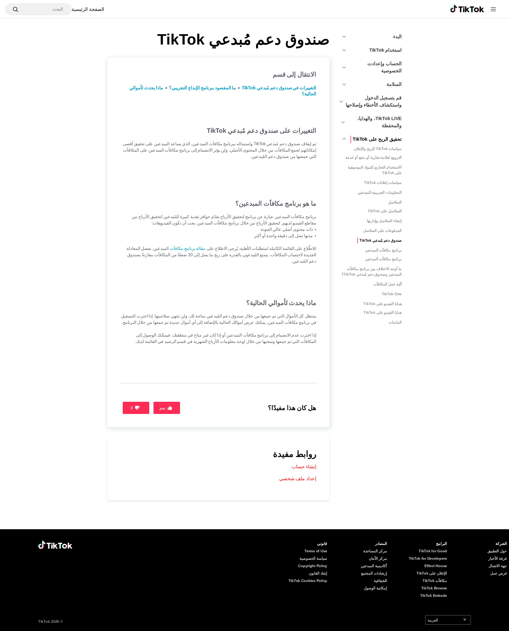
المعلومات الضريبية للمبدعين (380, 192)
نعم (162, 408)
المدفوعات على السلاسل (382, 230)
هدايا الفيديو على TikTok (382, 304)
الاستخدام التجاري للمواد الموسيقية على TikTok (375, 170)
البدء (397, 36)
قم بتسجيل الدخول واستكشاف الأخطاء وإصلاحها (374, 101)
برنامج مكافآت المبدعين (383, 250)
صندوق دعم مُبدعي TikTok (380, 240)
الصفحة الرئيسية (88, 9)
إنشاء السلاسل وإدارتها (384, 221)
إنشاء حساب (304, 466)
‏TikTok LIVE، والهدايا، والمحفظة (379, 122)
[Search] (13, 9)
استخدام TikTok (385, 50)
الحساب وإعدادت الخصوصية (384, 67)
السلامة (394, 84)
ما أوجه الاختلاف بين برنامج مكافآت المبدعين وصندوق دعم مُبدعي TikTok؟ (372, 271)
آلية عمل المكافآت (388, 284)
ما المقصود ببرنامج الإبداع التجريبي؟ (202, 87)
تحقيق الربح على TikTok (377, 139)
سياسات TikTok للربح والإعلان (378, 149)
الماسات (395, 322)
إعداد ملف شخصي (297, 478)
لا (131, 408)
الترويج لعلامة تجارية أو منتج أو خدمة (373, 157)
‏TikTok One (392, 294)
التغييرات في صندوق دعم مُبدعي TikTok (279, 87)
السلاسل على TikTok (385, 211)
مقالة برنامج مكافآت (187, 248)
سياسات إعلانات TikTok (383, 182)
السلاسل (395, 202)
